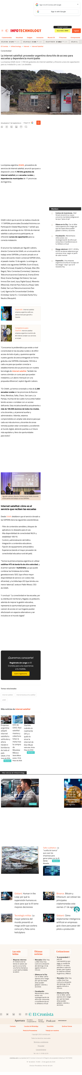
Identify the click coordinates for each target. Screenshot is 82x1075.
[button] (77, 909)
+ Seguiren (29, 123)
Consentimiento (41, 1050)
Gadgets (29, 37)
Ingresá (76, 31)
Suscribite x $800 (62, 30)
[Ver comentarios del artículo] (26, 127)
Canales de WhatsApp (31, 1026)
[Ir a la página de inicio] (6, 30)
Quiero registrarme (20, 673)
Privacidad (41, 1046)
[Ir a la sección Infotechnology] (26, 30)
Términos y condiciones (41, 1042)
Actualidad (19, 37)
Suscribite (50, 1026)
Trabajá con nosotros (52, 1030)
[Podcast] (51, 1021)
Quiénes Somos (67, 1026)
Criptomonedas (7, 37)
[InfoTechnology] (62, 1021)
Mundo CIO (51, 37)
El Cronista (4, 46)
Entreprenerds (75, 37)
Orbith (8, 516)
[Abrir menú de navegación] (2, 30)
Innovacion (40, 37)
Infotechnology (16, 46)
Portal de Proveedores (30, 1030)
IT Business (63, 37)
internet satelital (37, 46)
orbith (4, 700)
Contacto (13, 1026)
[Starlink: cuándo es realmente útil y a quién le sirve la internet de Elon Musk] (29, 719)
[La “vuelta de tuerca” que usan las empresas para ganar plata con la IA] (51, 871)
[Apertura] (20, 1021)
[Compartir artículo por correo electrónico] (21, 127)
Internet (26, 46)
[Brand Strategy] (41, 1021)
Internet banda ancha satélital (26, 695)
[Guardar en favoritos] (38, 123)
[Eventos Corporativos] (31, 1021)
